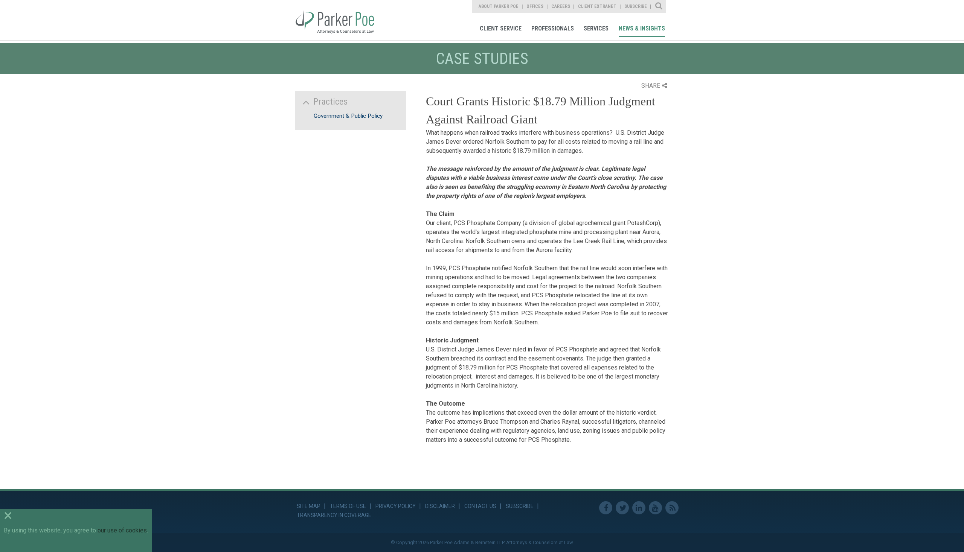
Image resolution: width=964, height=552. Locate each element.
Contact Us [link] (480, 506)
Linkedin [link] (638, 507)
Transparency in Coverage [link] (334, 515)
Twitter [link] (622, 507)
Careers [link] (560, 6)
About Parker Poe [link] (499, 6)
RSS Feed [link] (672, 507)
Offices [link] (534, 6)
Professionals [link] (552, 28)
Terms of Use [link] (348, 506)
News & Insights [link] (642, 28)
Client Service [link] (501, 28)
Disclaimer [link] (440, 506)
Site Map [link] (308, 506)
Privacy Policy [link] (395, 506)
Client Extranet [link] (597, 6)
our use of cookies (122, 530)
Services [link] (596, 28)
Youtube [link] (655, 507)
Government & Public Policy (348, 116)
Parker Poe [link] (340, 20)
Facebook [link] (605, 507)
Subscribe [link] (635, 6)
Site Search (659, 6)
